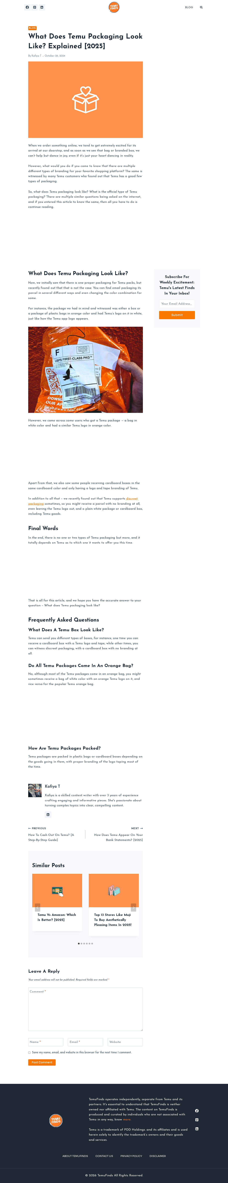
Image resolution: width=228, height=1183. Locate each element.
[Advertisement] (86, 238)
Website (115, 1042)
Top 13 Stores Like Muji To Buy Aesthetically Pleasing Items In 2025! (112, 920)
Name (35, 1042)
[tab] (79, 943)
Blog (189, 7)
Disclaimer (158, 1156)
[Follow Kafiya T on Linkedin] (48, 814)
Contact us (104, 1156)
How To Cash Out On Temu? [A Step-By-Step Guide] (51, 834)
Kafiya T (36, 56)
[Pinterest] (34, 7)
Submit (177, 315)
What (35, 273)
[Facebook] (27, 7)
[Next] (133, 908)
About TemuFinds (75, 1156)
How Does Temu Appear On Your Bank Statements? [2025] (118, 834)
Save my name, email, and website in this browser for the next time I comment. (82, 1052)
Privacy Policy (131, 1156)
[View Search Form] (201, 7)
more (127, 1119)
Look (107, 273)
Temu (64, 273)
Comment (38, 991)
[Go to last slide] (37, 908)
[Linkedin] (42, 7)
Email (75, 1042)
